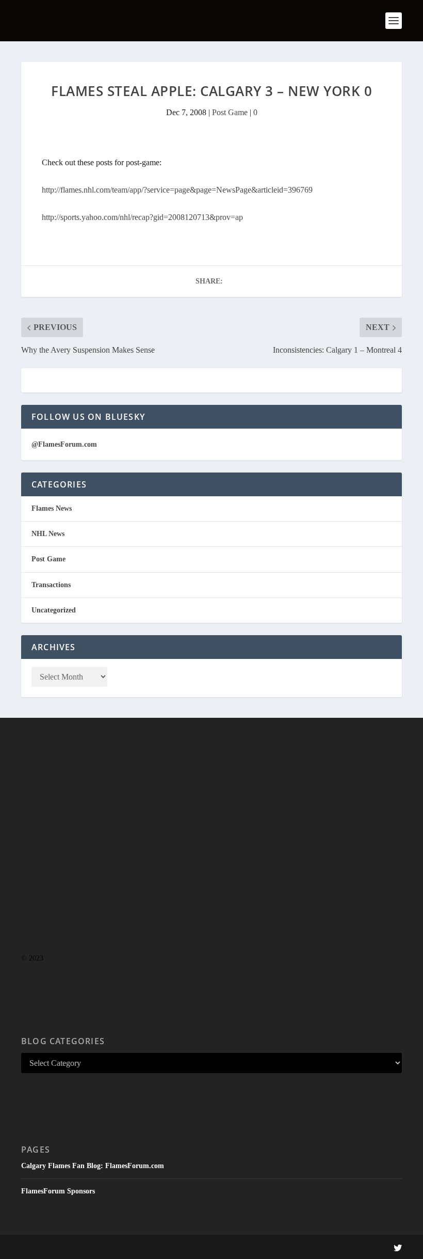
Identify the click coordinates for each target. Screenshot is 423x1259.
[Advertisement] (211, 856)
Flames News (51, 508)
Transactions (51, 585)
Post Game (230, 112)
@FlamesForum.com (64, 444)
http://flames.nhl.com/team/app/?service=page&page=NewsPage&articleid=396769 (177, 189)
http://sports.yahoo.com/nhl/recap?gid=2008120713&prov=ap (142, 217)
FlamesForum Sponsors (58, 1191)
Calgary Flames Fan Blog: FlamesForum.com (92, 1166)
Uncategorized (53, 610)
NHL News (47, 534)
